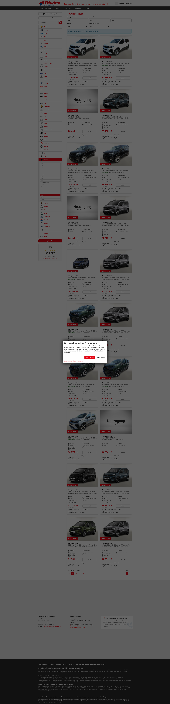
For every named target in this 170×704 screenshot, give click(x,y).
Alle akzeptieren (90, 357)
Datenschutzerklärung (70, 361)
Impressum (81, 361)
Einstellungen (101, 357)
